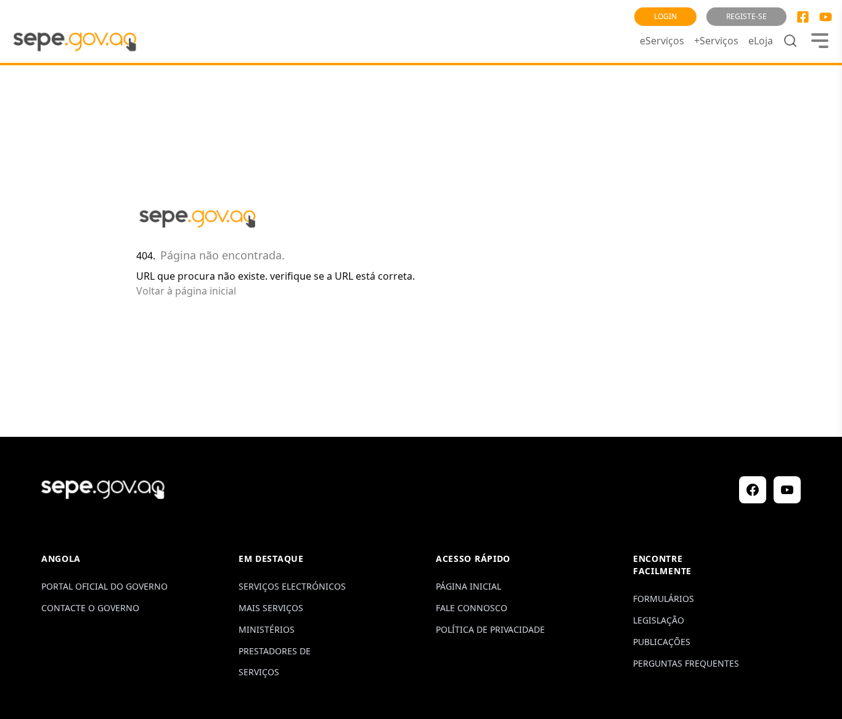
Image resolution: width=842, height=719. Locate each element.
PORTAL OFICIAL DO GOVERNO (104, 586)
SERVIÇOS (259, 672)
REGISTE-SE (746, 16)
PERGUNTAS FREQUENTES (686, 663)
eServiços (662, 40)
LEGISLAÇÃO (658, 620)
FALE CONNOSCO (471, 608)
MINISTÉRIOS (267, 629)
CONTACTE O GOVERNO (90, 608)
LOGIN (665, 16)
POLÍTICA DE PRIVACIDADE (490, 629)
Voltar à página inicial (186, 291)
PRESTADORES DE (275, 651)
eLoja (760, 40)
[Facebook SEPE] (802, 16)
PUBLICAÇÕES (661, 642)
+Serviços (716, 40)
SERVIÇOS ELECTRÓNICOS (292, 586)
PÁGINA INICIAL (468, 586)
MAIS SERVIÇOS (271, 608)
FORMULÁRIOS (663, 598)
